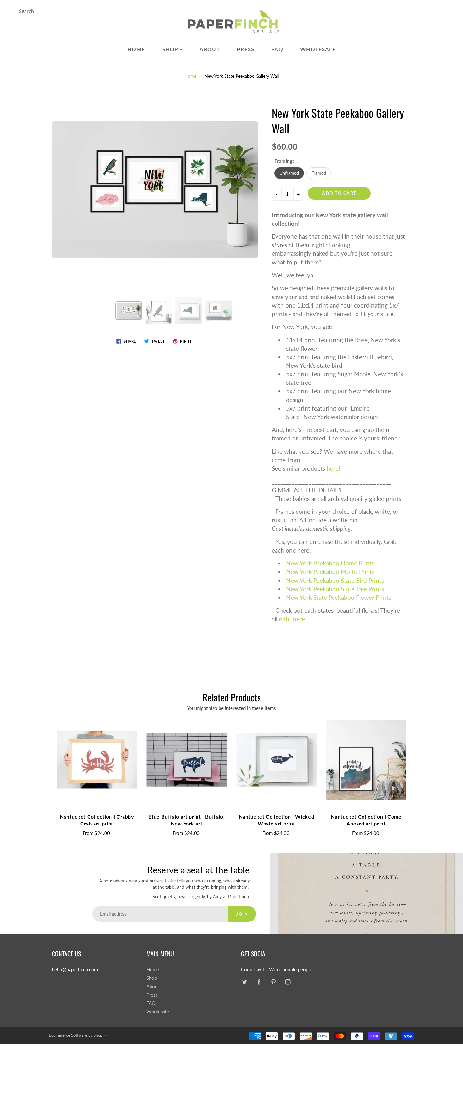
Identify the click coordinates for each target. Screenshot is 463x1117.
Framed (319, 173)
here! (333, 468)
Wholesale (318, 49)
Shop (171, 49)
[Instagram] (287, 981)
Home (136, 49)
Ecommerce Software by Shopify (78, 1035)
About (209, 49)
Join (242, 913)
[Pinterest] (273, 981)
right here (292, 618)
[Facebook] (258, 981)
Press (245, 49)
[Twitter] (244, 981)
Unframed (289, 173)
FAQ (277, 49)
